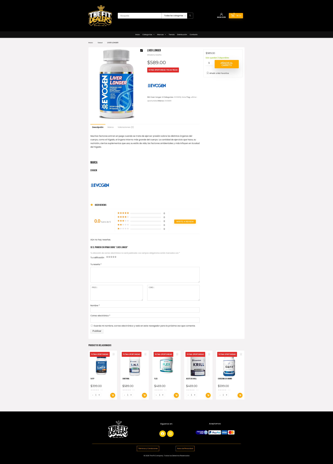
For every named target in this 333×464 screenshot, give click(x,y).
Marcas (160, 34)
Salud (100, 42)
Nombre (95, 305)
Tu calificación (97, 257)
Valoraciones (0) (126, 127)
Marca (111, 127)
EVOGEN (177, 97)
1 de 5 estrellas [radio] (107, 257)
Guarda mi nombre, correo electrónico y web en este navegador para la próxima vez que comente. (144, 325)
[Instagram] (170, 433)
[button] (141, 50)
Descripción (97, 127)
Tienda (172, 34)
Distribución (182, 34)
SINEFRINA (125, 378)
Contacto (194, 34)
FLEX (155, 378)
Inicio (137, 34)
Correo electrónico (100, 315)
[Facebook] (162, 433)
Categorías (147, 34)
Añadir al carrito (226, 64)
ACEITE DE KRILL (191, 378)
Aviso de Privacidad (185, 448)
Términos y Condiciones (148, 448)
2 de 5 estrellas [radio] (108, 257)
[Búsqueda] (190, 16)
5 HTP (92, 378)
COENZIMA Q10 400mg (225, 378)
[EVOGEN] (157, 85)
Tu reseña (95, 264)
